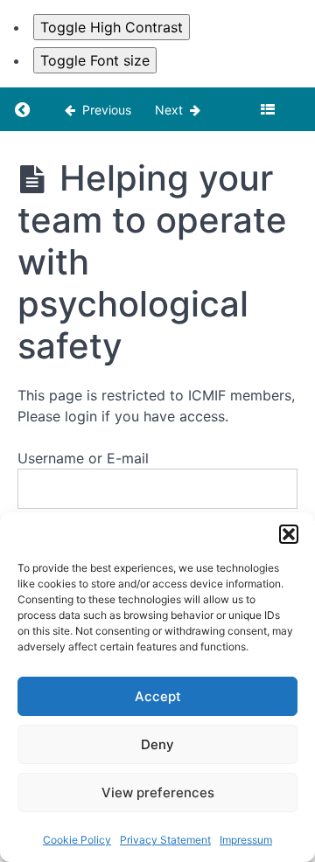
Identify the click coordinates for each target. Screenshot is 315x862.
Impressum (246, 839)
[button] (289, 534)
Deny (157, 744)
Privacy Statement (165, 839)
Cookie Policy (77, 839)
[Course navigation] (267, 109)
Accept (158, 696)
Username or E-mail (83, 458)
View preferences (158, 792)
